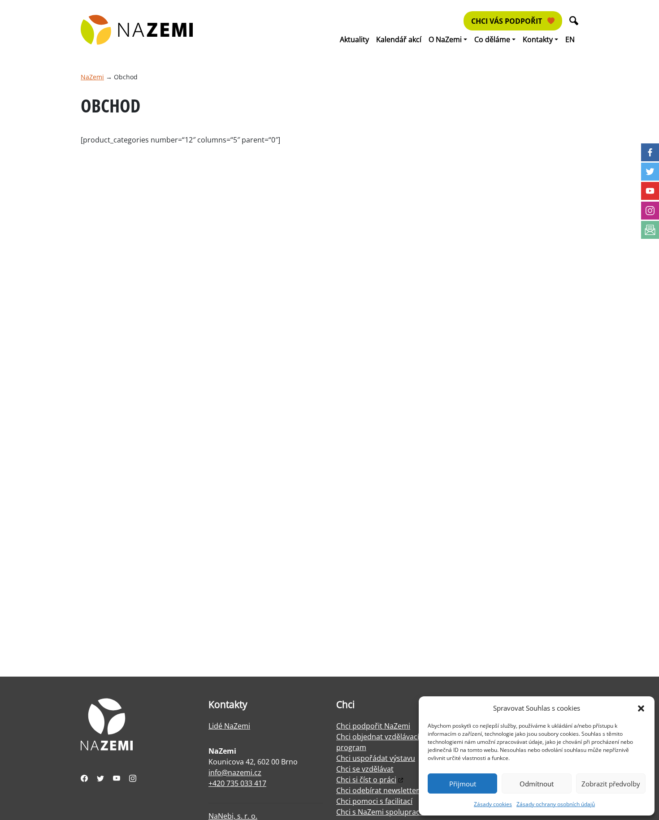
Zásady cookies (493, 804)
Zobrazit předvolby (610, 783)
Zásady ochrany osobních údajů (555, 804)
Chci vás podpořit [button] (507, 21)
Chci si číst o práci (366, 780)
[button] (641, 707)
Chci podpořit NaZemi (373, 726)
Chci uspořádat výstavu (375, 758)
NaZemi (92, 77)
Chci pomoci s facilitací (374, 801)
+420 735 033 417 (237, 783)
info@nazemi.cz (234, 772)
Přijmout (462, 783)
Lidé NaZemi (229, 726)
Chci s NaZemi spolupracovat (385, 812)
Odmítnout (537, 783)
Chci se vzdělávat (365, 769)
